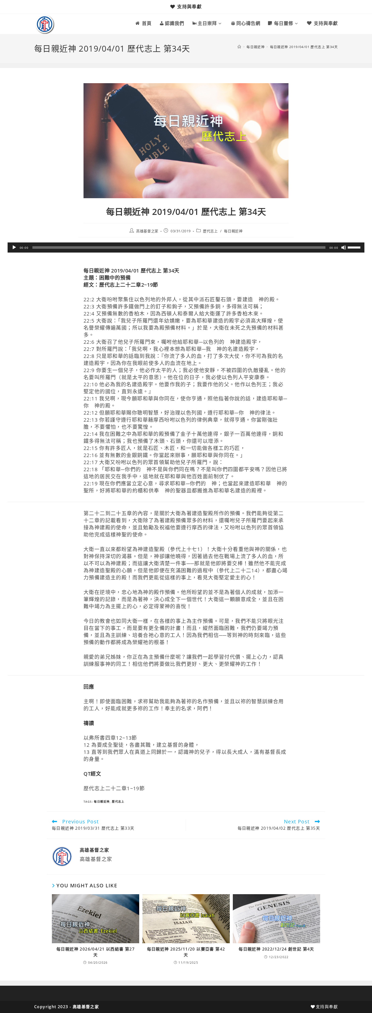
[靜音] (343, 247)
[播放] (14, 247)
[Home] (239, 46)
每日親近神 (233, 231)
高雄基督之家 (147, 231)
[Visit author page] (62, 856)
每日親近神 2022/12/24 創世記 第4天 (276, 949)
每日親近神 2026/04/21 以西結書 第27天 (95, 951)
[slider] (355, 247)
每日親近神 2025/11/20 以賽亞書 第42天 (186, 951)
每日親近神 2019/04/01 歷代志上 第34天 (304, 46)
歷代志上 (210, 231)
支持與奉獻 (189, 7)
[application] (186, 247)
